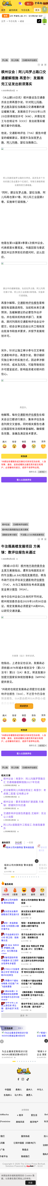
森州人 (29, 1090)
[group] (5, 892)
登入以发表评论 (24, 480)
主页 (3, 21)
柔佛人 (19, 1090)
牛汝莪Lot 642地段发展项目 (21, 575)
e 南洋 (20, 1115)
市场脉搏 (8, 1028)
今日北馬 (25, 10)
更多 (37, 10)
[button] (42, 861)
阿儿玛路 (36, 102)
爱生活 (34, 1115)
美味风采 (20, 1122)
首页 (3, 10)
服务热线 (25, 1136)
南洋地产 (34, 1122)
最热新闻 (13, 10)
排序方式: (33, 472)
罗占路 (5, 106)
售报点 (25, 1150)
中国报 (8, 1090)
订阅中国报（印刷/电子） (25, 1143)
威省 (22, 21)
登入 (29, 4)
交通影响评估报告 (28, 302)
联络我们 (25, 1156)
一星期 (30, 843)
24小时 (18, 842)
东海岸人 (8, 1095)
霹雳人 (29, 1095)
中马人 (40, 1090)
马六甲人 (19, 1095)
